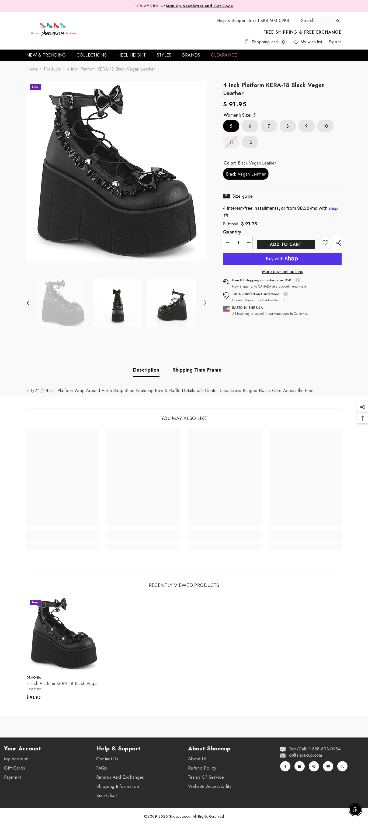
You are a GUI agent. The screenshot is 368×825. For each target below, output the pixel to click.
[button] (28, 303)
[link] (325, 242)
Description (146, 369)
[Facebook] (285, 766)
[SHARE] (337, 242)
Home (32, 69)
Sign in (335, 42)
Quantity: (232, 232)
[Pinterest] (314, 766)
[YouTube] (328, 766)
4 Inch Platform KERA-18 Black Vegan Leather (62, 686)
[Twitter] (342, 766)
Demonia (33, 677)
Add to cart (286, 244)
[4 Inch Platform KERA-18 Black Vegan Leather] (63, 633)
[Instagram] (299, 766)
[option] (116, 171)
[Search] (320, 21)
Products (52, 69)
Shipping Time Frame (197, 369)
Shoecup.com (181, 816)
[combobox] (315, 21)
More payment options (282, 271)
